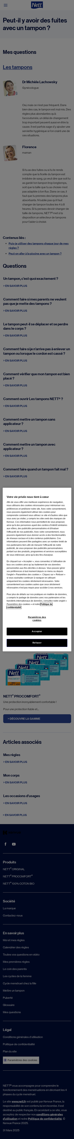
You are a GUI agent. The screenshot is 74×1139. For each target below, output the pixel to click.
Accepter (37, 631)
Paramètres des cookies (37, 619)
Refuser (37, 643)
